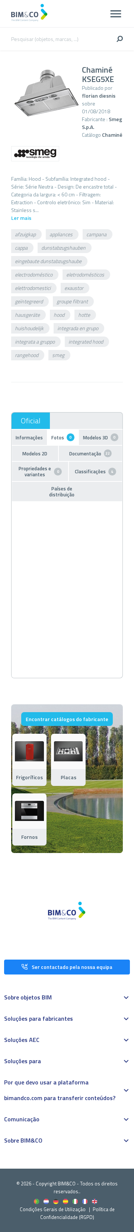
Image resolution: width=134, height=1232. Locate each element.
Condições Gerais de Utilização (53, 1209)
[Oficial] (31, 421)
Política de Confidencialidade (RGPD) (77, 1213)
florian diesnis (98, 95)
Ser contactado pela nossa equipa (72, 967)
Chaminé (112, 135)
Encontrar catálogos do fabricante (67, 719)
